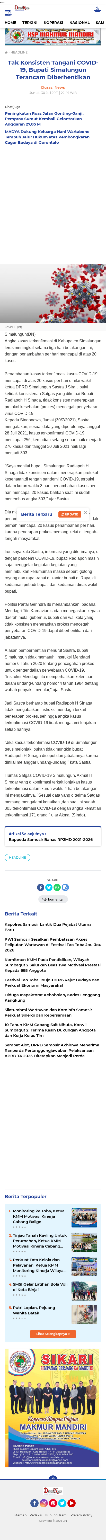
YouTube (75, 1509)
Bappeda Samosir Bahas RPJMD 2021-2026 (51, 839)
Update (71, 514)
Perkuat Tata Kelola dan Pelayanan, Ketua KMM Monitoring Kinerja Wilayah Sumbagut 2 (39, 1265)
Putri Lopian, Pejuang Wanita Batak (34, 1310)
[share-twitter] (48, 887)
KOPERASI (53, 22)
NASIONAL (79, 22)
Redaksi (36, 1515)
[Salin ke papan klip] (65, 887)
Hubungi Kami (56, 1515)
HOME (10, 22)
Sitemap (20, 1515)
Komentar (55, 899)
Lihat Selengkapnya (52, 1334)
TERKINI (30, 22)
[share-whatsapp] (57, 887)
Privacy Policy (81, 1515)
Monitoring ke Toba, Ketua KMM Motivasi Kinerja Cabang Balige (39, 1216)
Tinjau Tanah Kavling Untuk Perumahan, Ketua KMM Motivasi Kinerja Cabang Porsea (40, 1241)
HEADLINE (17, 857)
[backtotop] (53, 1480)
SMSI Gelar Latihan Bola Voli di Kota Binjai (40, 1287)
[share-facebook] (40, 887)
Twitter (64, 1509)
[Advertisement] (53, 203)
